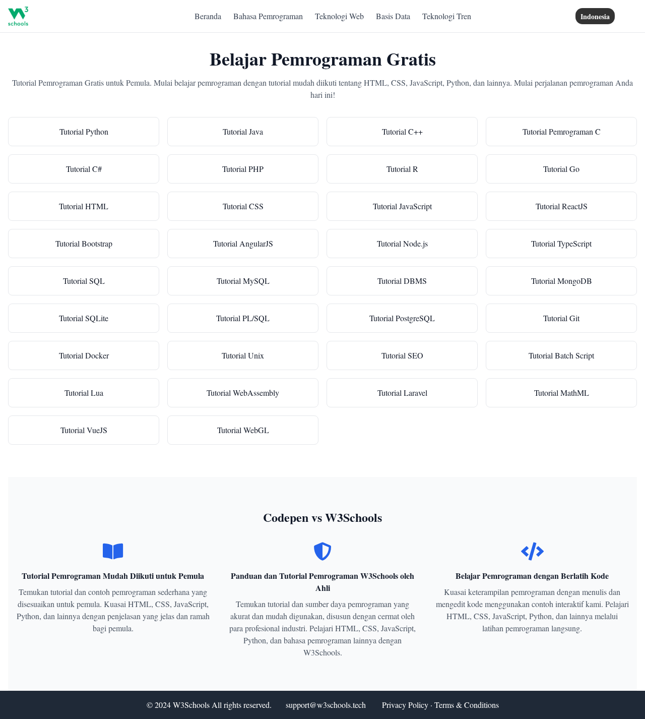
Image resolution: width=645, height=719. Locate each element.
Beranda (208, 16)
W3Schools (191, 704)
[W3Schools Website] (18, 16)
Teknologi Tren (446, 16)
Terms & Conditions (466, 704)
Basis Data (393, 16)
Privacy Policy (405, 704)
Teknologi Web (339, 16)
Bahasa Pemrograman (268, 16)
